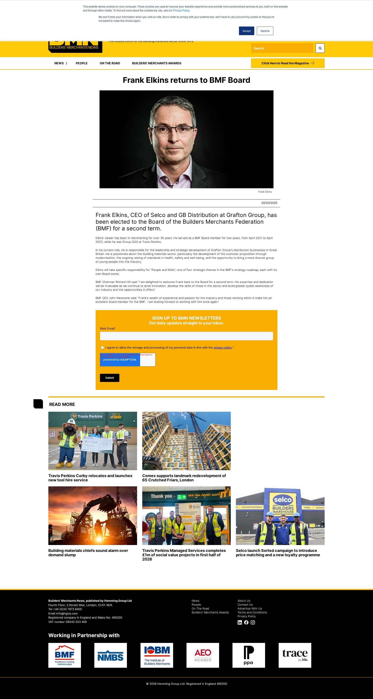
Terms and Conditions (252, 612)
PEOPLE (82, 63)
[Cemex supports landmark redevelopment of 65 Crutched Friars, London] (186, 441)
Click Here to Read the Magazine (285, 63)
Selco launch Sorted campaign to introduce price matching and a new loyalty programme (278, 552)
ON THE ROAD (110, 63)
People (196, 604)
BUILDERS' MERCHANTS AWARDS (156, 63)
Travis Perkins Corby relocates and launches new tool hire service (90, 477)
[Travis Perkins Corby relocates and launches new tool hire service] (92, 441)
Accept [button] (247, 31)
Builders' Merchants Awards (210, 612)
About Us (244, 600)
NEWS (59, 63)
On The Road (200, 608)
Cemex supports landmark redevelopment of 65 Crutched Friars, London (184, 477)
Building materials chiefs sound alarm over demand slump (88, 552)
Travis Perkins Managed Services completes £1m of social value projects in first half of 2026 (184, 554)
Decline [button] (265, 31)
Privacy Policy (181, 10)
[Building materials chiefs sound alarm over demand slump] (92, 515)
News (195, 600)
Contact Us (245, 604)
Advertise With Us (250, 608)
